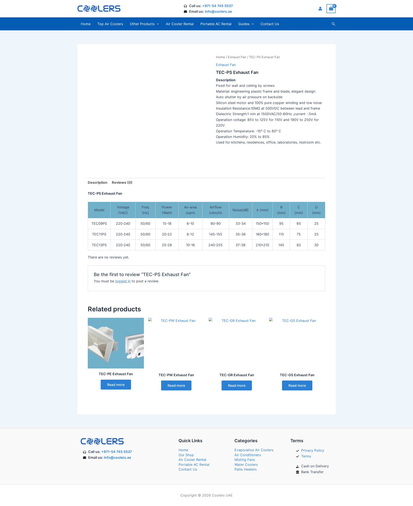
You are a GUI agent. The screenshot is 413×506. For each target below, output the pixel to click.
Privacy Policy (312, 450)
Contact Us (269, 24)
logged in (123, 281)
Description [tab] (97, 182)
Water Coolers (246, 464)
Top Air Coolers (110, 24)
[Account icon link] (320, 9)
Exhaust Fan (237, 57)
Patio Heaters (245, 469)
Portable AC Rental (215, 24)
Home (86, 24)
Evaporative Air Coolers (253, 450)
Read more (116, 384)
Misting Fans (244, 459)
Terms (306, 456)
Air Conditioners (247, 455)
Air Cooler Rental (180, 24)
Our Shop (186, 455)
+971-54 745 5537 (217, 6)
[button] (157, 23)
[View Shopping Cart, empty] (331, 8)
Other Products (142, 24)
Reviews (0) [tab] (122, 182)
